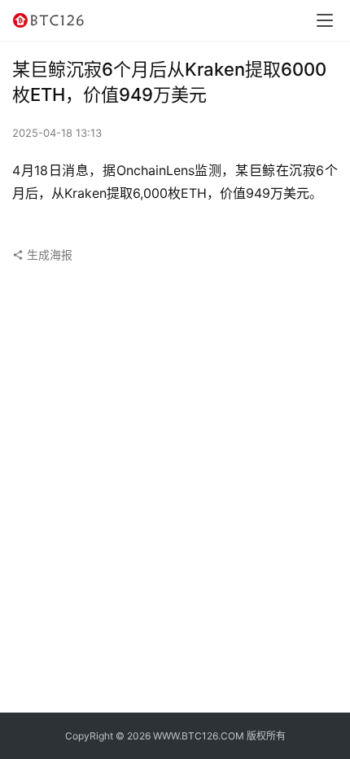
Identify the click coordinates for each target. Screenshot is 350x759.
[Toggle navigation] (325, 20)
